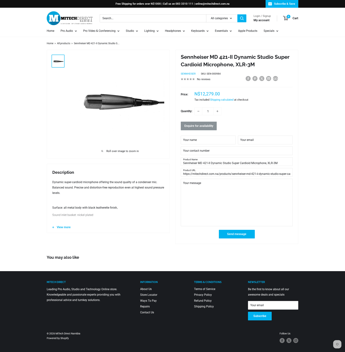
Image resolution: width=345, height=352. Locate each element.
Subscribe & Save (284, 3)
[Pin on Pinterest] (254, 78)
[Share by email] (268, 78)
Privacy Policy (203, 294)
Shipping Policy (204, 306)
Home (50, 31)
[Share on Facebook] (248, 78)
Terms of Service (204, 289)
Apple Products (247, 31)
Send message (236, 234)
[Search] (241, 18)
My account (262, 20)
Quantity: (186, 111)
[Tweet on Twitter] (261, 78)
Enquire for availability (198, 126)
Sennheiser (188, 73)
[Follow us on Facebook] (282, 340)
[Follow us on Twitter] (288, 340)
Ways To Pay (148, 300)
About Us (146, 289)
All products (63, 43)
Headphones (173, 31)
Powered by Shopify (58, 338)
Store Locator (148, 294)
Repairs (145, 306)
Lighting (149, 31)
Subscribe (259, 316)
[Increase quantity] (217, 111)
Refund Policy (203, 300)
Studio (130, 31)
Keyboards (198, 31)
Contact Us (147, 312)
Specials (269, 31)
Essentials (221, 31)
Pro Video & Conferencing (99, 31)
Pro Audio (67, 31)
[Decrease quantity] (198, 111)
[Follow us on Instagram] (295, 340)
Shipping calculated (221, 99)
